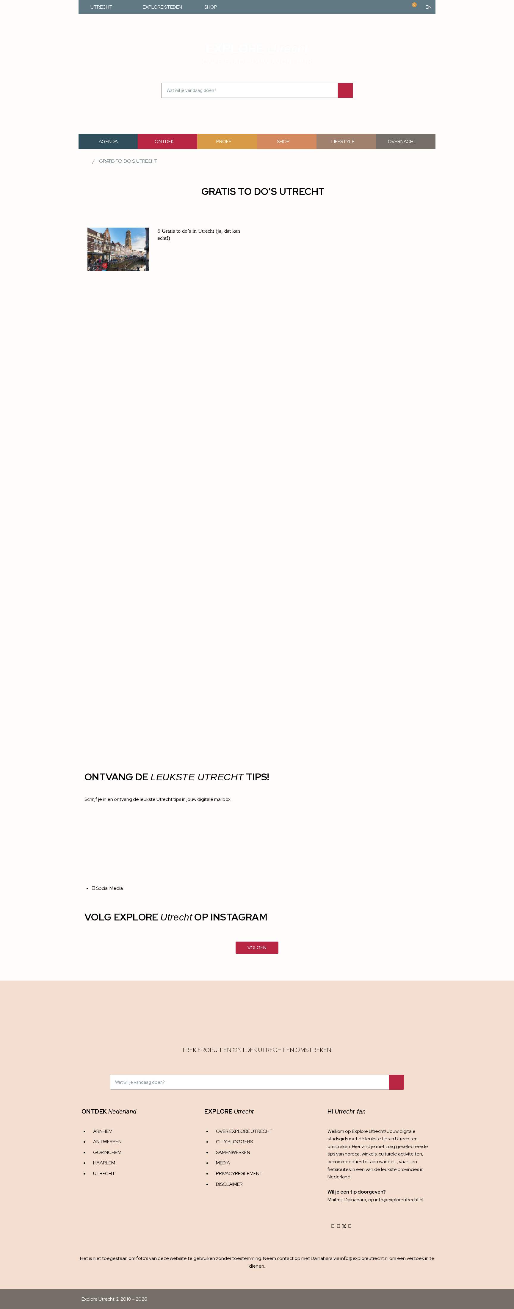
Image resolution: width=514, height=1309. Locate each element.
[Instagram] (332, 1226)
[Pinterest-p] (349, 1226)
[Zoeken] (345, 90)
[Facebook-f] (338, 1226)
